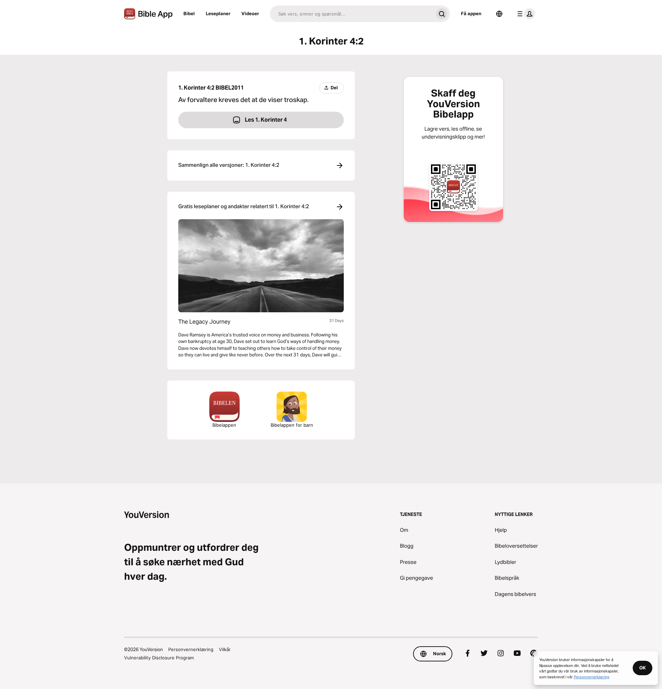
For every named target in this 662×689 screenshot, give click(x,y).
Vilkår (225, 649)
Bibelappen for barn (292, 425)
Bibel (189, 13)
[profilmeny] (525, 14)
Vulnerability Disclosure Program (159, 657)
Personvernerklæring (190, 649)
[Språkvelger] (499, 14)
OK (642, 667)
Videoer (250, 13)
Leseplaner (218, 13)
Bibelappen (224, 425)
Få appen (471, 13)
